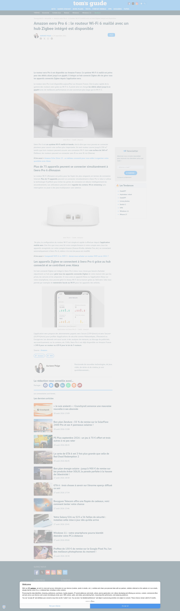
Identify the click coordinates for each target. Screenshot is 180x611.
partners (33, 588)
